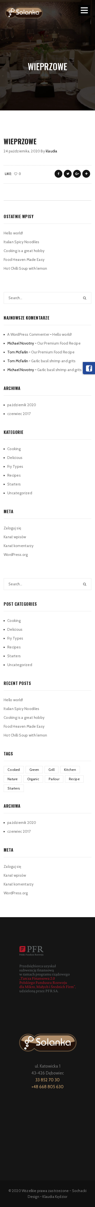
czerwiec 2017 (19, 414)
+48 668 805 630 (47, 1086)
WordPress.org (16, 554)
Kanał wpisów (15, 537)
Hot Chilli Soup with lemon (25, 268)
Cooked (14, 769)
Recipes (14, 475)
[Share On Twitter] (68, 174)
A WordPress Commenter (28, 334)
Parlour (54, 779)
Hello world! (13, 233)
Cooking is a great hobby (24, 251)
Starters (14, 484)
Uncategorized (19, 493)
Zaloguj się (12, 528)
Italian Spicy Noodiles (21, 242)
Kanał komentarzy (19, 546)
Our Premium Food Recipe (59, 343)
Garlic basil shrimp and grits (53, 361)
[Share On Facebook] (58, 174)
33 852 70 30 (47, 1079)
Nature (13, 779)
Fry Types (15, 466)
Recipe (74, 779)
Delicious (15, 458)
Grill (51, 769)
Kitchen (70, 769)
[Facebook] (89, 368)
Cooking (14, 449)
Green (34, 769)
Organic (33, 779)
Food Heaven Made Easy (24, 259)
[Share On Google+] (77, 174)
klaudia (51, 151)
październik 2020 (21, 405)
